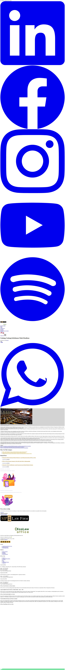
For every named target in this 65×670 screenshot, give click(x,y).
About (1, 327)
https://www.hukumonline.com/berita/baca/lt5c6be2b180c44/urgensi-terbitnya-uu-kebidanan (14, 447)
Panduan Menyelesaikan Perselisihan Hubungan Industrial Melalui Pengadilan (14, 452)
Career (3, 561)
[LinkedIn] (32, 64)
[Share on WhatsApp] (32, 406)
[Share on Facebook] (1, 342)
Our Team (1, 329)
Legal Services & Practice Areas (7, 546)
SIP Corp (6, 539)
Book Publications (5, 554)
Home (1, 326)
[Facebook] (32, 128)
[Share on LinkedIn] (2, 342)
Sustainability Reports (5, 562)
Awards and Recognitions (6, 558)
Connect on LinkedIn (3, 514)
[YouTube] (32, 256)
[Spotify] (32, 320)
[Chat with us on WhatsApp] (32, 669)
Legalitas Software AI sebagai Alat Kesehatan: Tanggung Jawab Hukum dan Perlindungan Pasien (17, 453)
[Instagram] (32, 192)
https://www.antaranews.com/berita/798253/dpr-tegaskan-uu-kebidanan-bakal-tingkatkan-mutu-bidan (15, 446)
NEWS (7, 340)
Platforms (1, 331)
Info (3, 560)
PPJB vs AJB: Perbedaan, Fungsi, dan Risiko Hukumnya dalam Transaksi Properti (14, 451)
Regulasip (3, 552)
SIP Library (4, 553)
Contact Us (2, 335)
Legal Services (2, 328)
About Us (3, 557)
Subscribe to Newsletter (4, 513)
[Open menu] (5, 335)
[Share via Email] (1, 407)
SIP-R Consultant (5, 551)
